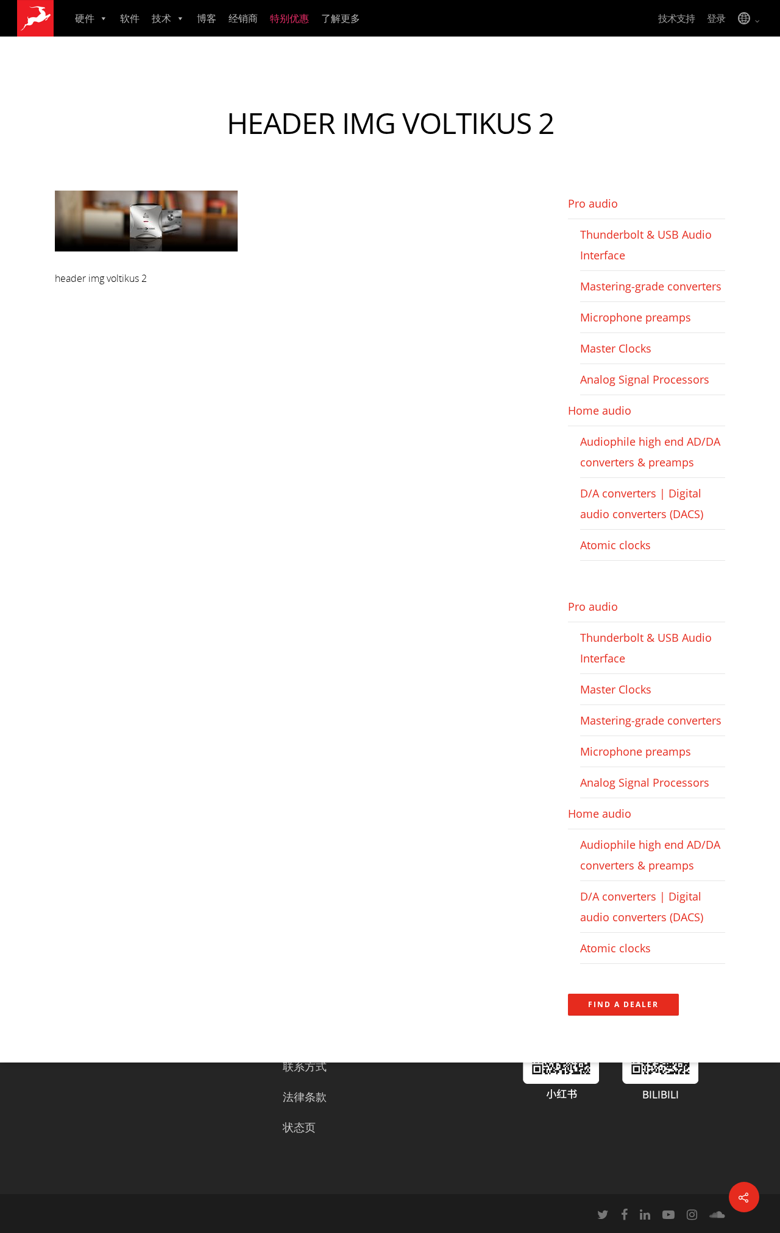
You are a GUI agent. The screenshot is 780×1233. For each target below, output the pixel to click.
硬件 (84, 18)
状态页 (299, 1127)
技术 (161, 18)
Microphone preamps (635, 317)
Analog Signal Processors (644, 379)
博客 (206, 18)
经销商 (243, 18)
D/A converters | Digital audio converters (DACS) (641, 503)
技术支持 (676, 18)
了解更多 (340, 18)
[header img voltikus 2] (146, 257)
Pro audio (593, 203)
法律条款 (305, 1096)
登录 (716, 18)
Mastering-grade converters (651, 286)
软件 (130, 18)
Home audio (599, 410)
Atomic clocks (615, 545)
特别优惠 (289, 18)
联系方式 (305, 1066)
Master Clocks (615, 348)
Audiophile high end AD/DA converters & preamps (650, 451)
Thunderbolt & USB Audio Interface (646, 244)
